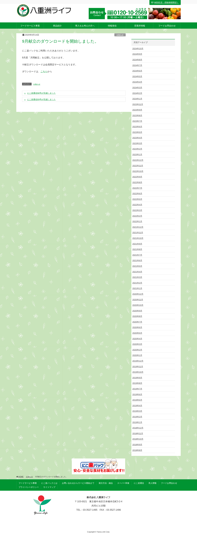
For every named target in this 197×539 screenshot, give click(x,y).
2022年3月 (137, 210)
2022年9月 (137, 177)
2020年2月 (137, 350)
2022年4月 (137, 205)
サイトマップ (49, 487)
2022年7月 (137, 188)
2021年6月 (137, 260)
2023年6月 (137, 126)
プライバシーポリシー (29, 487)
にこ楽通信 (139, 483)
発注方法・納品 (106, 483)
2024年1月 (137, 99)
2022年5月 (137, 199)
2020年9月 (137, 311)
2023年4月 (137, 138)
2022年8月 (137, 182)
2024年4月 (137, 82)
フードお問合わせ (169, 483)
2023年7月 (137, 121)
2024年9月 (137, 54)
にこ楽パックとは (49, 483)
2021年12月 (137, 227)
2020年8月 (137, 316)
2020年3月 (137, 344)
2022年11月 (137, 165)
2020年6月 (137, 327)
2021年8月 (137, 249)
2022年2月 (137, 216)
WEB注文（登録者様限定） (166, 2)
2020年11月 (137, 299)
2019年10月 (137, 372)
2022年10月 (137, 171)
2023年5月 (137, 132)
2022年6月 (137, 193)
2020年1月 (137, 355)
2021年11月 (137, 232)
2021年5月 (137, 266)
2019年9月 (137, 378)
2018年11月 (137, 433)
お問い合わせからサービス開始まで (78, 483)
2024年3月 (137, 87)
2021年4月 (137, 272)
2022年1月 (137, 221)
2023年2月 (137, 149)
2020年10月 (137, 305)
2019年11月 (137, 366)
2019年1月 (137, 422)
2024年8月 (137, 60)
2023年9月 (137, 110)
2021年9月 (137, 244)
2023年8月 (137, 115)
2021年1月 (137, 288)
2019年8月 (137, 383)
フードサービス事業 (28, 483)
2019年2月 (137, 417)
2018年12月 (137, 428)
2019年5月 (137, 400)
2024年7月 (137, 65)
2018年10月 (137, 439)
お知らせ (120, 35)
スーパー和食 (123, 483)
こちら (44, 71)
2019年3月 (137, 411)
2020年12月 (137, 294)
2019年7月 (137, 389)
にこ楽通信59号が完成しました (41, 99)
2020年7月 (137, 322)
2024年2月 (137, 93)
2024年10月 (137, 48)
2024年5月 (137, 76)
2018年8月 (137, 450)
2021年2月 (137, 283)
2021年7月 (137, 255)
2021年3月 (137, 277)
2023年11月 (137, 104)
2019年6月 (137, 394)
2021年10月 (137, 238)
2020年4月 (137, 339)
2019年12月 (137, 361)
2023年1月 (137, 154)
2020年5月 (137, 333)
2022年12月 (137, 160)
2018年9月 (137, 444)
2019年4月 (137, 405)
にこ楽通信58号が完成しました (41, 93)
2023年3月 (137, 143)
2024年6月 (137, 71)
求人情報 (152, 483)
